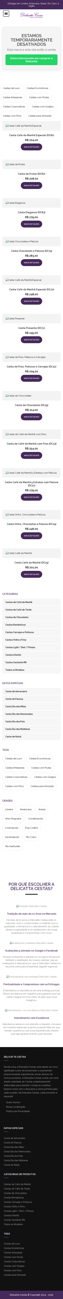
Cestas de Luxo (11, 88)
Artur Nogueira (13, 818)
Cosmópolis (11, 827)
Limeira (9, 809)
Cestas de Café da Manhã (18, 602)
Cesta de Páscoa (14, 699)
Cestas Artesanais (12, 97)
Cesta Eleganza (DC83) (31, 212)
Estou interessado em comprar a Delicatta (31, 60)
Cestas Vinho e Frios (15, 640)
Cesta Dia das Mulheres (17, 729)
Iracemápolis (12, 837)
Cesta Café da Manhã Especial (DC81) (31, 135)
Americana (25, 809)
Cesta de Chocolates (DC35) (31, 405)
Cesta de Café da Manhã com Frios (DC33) (31, 443)
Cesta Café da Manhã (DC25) (31, 562)
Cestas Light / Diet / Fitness (20, 647)
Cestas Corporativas (14, 106)
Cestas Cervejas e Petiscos (19, 632)
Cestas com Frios (12, 115)
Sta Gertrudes (12, 846)
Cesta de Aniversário (16, 691)
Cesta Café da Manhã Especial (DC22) (31, 289)
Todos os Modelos (14, 670)
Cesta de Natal (13, 736)
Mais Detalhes (31, 146)
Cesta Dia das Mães (15, 706)
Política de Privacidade (18, 1111)
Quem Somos (13, 1102)
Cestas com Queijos (43, 106)
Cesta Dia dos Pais (15, 721)
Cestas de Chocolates (16, 617)
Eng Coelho (31, 827)
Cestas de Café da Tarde (18, 609)
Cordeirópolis (35, 818)
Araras (42, 809)
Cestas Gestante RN (16, 662)
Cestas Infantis (13, 655)
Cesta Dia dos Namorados (19, 714)
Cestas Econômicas (37, 88)
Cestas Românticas (15, 625)
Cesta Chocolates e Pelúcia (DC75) (31, 250)
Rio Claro (31, 837)
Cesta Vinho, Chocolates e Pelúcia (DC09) (31, 524)
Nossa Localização (15, 1107)
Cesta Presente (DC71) (31, 328)
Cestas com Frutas (39, 97)
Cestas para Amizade (39, 115)
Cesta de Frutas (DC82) (31, 173)
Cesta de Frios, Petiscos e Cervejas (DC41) (31, 366)
